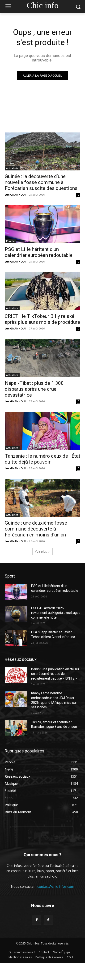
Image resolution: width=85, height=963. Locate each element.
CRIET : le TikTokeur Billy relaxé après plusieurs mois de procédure (42, 319)
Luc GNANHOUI (15, 194)
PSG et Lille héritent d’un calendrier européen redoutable (38, 252)
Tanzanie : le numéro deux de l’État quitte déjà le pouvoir (42, 459)
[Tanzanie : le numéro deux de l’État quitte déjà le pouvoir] (42, 431)
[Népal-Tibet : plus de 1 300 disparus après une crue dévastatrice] (42, 358)
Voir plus (41, 552)
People (10, 241)
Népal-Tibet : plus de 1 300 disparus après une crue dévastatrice (34, 389)
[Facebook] (36, 919)
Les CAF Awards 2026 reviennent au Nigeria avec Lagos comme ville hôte (55, 612)
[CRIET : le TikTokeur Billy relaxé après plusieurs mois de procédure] (42, 291)
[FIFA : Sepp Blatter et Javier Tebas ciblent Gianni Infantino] (16, 638)
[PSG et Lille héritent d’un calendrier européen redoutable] (42, 224)
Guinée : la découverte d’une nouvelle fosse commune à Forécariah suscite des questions (41, 182)
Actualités (12, 168)
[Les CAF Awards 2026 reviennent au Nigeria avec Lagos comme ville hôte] (16, 614)
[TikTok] (48, 919)
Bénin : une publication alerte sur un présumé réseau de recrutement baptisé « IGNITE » (55, 673)
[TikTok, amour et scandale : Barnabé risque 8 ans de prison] (16, 728)
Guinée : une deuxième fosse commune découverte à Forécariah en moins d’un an (36, 529)
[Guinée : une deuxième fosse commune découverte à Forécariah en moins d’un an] (42, 498)
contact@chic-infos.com (55, 886)
